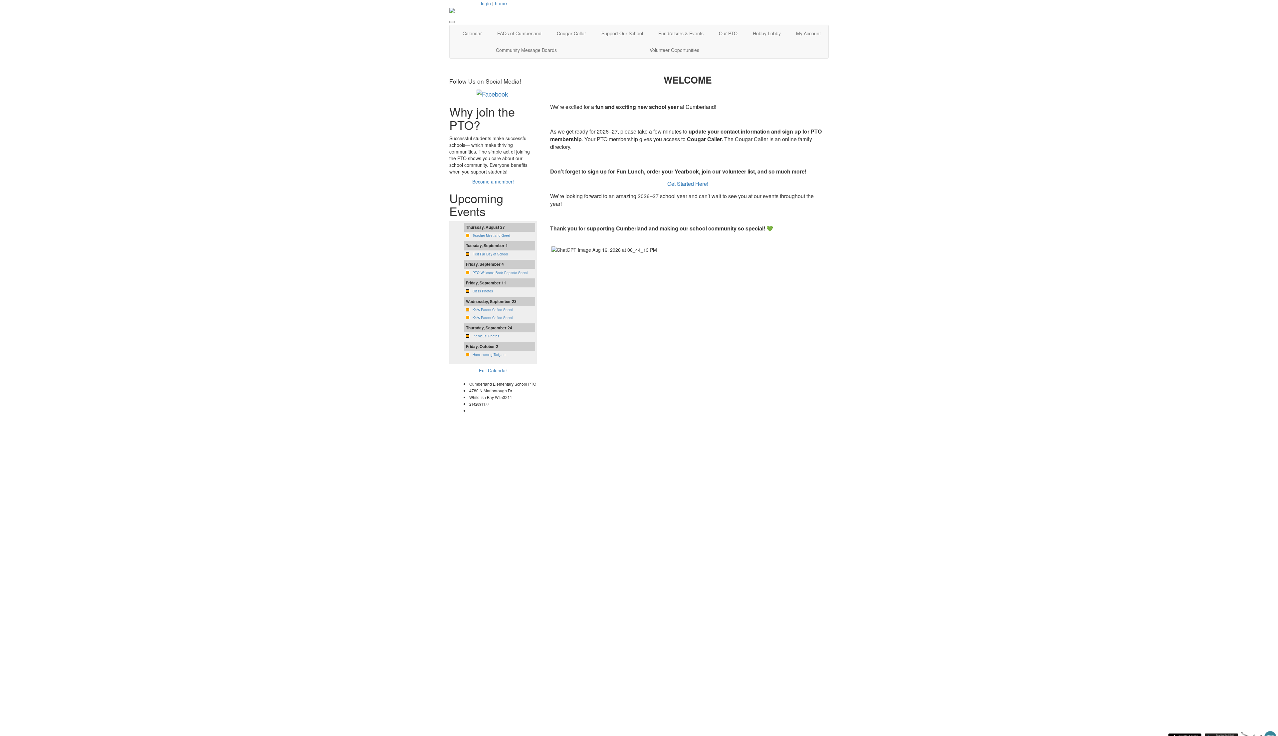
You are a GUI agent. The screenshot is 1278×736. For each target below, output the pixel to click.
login (486, 3)
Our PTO (728, 33)
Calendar (472, 33)
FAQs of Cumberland (519, 33)
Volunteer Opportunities (674, 50)
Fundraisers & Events (681, 33)
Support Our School (622, 33)
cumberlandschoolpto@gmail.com (505, 410)
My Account (808, 33)
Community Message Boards (526, 50)
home (501, 3)
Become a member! (493, 181)
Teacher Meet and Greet (491, 235)
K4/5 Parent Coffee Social (493, 309)
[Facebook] (492, 93)
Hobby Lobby (767, 33)
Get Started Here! (687, 183)
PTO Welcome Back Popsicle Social (500, 272)
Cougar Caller (571, 33)
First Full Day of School (490, 254)
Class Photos (483, 291)
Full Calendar (493, 370)
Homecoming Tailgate (489, 354)
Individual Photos (486, 336)
